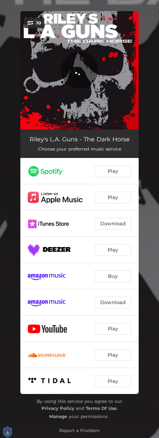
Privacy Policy (57, 408)
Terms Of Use (101, 408)
